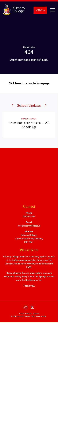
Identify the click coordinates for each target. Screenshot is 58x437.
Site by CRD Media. (38, 316)
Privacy (36, 313)
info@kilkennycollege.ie (29, 225)
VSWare (40, 10)
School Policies (25, 313)
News (34, 119)
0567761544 (29, 216)
